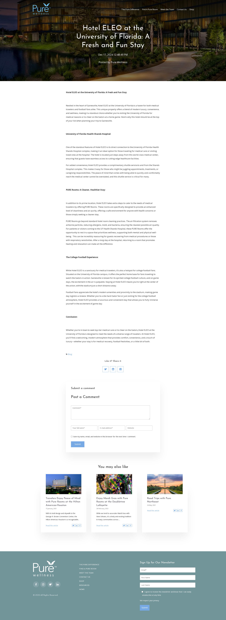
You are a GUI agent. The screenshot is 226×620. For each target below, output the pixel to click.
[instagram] (43, 584)
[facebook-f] (36, 584)
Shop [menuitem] (191, 9)
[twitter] (50, 584)
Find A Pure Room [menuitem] (150, 9)
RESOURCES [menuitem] (84, 585)
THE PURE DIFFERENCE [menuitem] (89, 565)
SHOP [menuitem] (81, 581)
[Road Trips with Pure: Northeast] (165, 484)
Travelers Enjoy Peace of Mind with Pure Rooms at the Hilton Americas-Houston (63, 502)
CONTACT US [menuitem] (84, 577)
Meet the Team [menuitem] (167, 9)
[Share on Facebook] (120, 369)
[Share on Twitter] (105, 369)
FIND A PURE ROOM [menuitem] (87, 569)
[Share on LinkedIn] (113, 369)
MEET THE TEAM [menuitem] (86, 573)
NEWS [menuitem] (81, 589)
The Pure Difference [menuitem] (130, 9)
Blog (70, 354)
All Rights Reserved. (49, 595)
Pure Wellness (119, 62)
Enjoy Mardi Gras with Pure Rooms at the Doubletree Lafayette (112, 502)
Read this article (52, 525)
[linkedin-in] (58, 584)
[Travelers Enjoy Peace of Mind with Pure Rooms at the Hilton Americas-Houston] (63, 484)
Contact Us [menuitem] (182, 9)
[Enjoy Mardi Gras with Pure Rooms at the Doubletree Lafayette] (114, 484)
